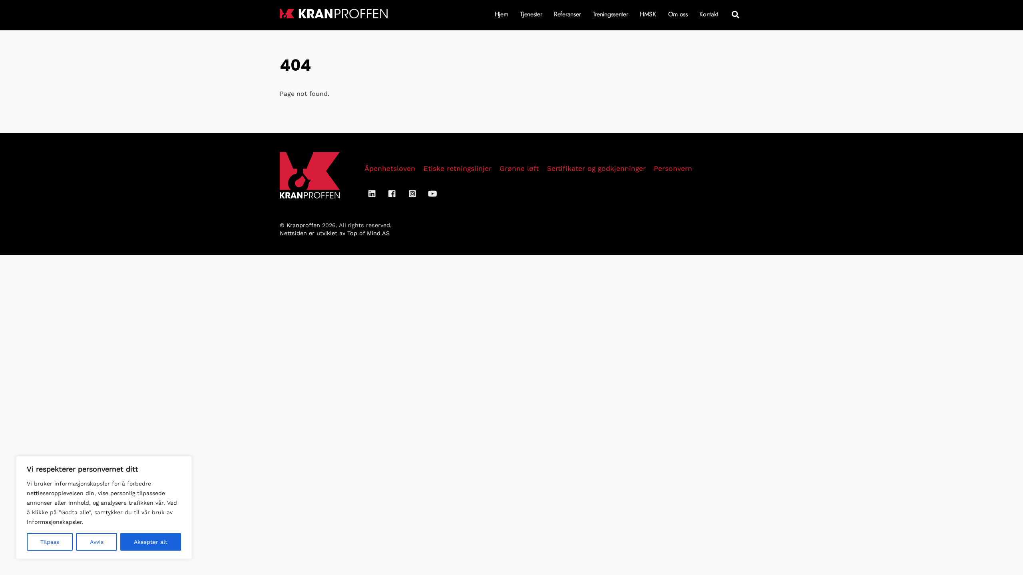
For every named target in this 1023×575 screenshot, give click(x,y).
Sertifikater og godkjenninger (596, 168)
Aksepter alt (150, 542)
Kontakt (708, 14)
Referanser (567, 14)
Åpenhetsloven (389, 168)
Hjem (501, 14)
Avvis (96, 542)
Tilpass (49, 542)
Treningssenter (610, 14)
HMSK (648, 14)
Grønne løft (519, 168)
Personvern (673, 168)
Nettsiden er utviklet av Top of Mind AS (335, 233)
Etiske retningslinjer (458, 168)
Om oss (678, 14)
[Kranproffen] (334, 14)
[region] (104, 507)
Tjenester (531, 14)
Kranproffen (303, 225)
